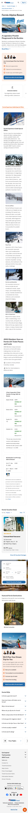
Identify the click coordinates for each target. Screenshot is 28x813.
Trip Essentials (6, 755)
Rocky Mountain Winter (7, 8)
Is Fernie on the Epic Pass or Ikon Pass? (13, 723)
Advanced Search (14, 588)
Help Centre (5, 768)
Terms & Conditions (8, 802)
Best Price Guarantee (13, 804)
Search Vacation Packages (13, 582)
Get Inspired (5, 752)
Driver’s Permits (6, 779)
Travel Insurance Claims (8, 773)
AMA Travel (5, 757)
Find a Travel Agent (7, 771)
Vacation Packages (11, 6)
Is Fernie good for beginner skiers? (11, 719)
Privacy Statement (19, 802)
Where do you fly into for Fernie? (11, 710)
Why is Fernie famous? (8, 706)
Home (3, 6)
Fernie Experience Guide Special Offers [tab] (13, 107)
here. (9, 499)
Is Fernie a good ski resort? (9, 696)
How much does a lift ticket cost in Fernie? (11, 701)
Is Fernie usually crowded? (9, 727)
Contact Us (5, 763)
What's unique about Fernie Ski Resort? (13, 715)
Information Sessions (7, 776)
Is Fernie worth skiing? (8, 732)
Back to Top (14, 809)
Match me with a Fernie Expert (14, 77)
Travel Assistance (6, 765)
